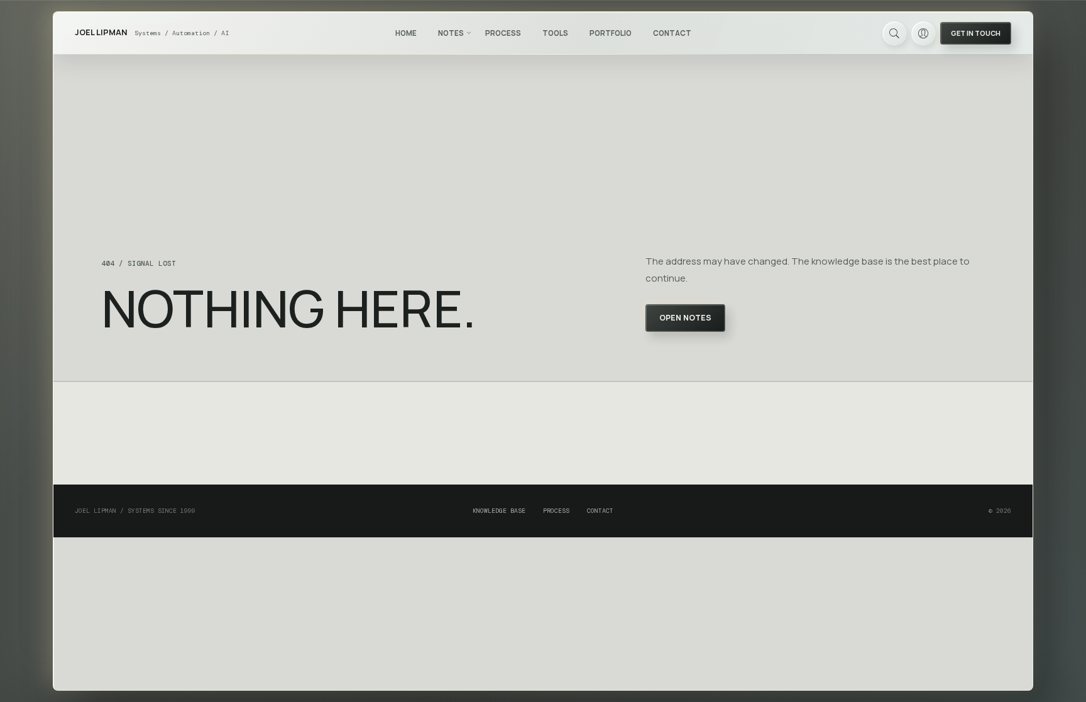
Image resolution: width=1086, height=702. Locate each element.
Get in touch (976, 33)
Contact (672, 33)
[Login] (923, 33)
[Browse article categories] (468, 33)
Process (503, 33)
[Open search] (894, 33)
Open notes (685, 317)
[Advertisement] (543, 433)
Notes (451, 33)
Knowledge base (499, 511)
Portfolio (611, 33)
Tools (555, 33)
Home (406, 33)
